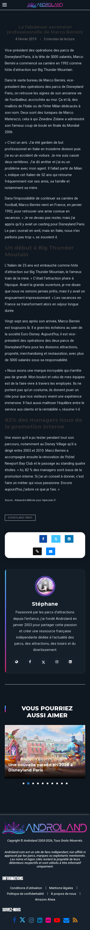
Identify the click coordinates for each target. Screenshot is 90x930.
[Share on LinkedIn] (69, 539)
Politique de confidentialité (25, 894)
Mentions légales (61, 888)
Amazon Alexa (45, 899)
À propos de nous (63, 894)
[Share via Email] (50, 551)
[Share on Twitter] (55, 539)
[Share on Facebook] (43, 539)
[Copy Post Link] (37, 551)
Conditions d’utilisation (26, 888)
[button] (9, 754)
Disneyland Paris (20, 517)
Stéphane (45, 604)
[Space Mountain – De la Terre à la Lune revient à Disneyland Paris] (45, 751)
